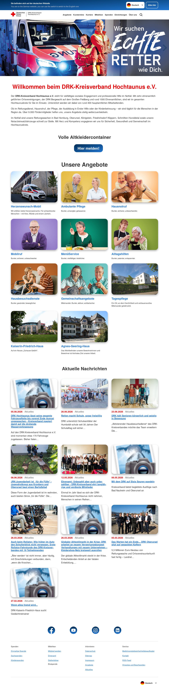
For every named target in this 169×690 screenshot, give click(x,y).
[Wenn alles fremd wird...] (34, 582)
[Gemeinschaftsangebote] (84, 279)
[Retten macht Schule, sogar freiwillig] (84, 393)
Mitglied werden (54, 651)
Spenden (109, 14)
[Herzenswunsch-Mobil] (34, 186)
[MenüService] (84, 234)
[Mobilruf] (34, 234)
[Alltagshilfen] (135, 234)
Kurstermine (78, 14)
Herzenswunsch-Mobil (26, 206)
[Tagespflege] (135, 279)
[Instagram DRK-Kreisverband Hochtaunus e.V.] (95, 630)
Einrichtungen (121, 14)
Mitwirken (99, 14)
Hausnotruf (119, 206)
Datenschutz (90, 651)
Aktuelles (89, 669)
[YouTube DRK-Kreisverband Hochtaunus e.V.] (73, 630)
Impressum (89, 660)
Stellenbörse (53, 660)
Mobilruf (16, 254)
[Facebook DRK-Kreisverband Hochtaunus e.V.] (51, 630)
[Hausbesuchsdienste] (34, 279)
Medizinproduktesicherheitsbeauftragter (138, 651)
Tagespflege (120, 298)
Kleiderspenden (17, 660)
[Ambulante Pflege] (84, 186)
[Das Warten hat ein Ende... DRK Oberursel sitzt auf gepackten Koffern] (135, 519)
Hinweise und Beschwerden (133, 665)
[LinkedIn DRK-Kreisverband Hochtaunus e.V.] (117, 630)
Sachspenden (16, 655)
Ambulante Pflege (73, 206)
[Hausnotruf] (135, 186)
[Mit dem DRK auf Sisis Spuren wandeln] (135, 459)
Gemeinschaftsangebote (77, 298)
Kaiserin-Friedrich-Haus (27, 346)
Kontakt (125, 655)
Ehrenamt (52, 655)
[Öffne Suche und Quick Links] (141, 15)
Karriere (89, 14)
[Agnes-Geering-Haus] (84, 326)
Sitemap (88, 655)
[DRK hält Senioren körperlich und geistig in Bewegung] (135, 393)
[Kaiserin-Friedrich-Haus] (34, 326)
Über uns (133, 14)
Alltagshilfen (120, 254)
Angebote (67, 14)
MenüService (70, 254)
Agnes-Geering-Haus (75, 346)
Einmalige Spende (18, 651)
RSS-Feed (126, 660)
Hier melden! (88, 148)
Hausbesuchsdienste (25, 298)
